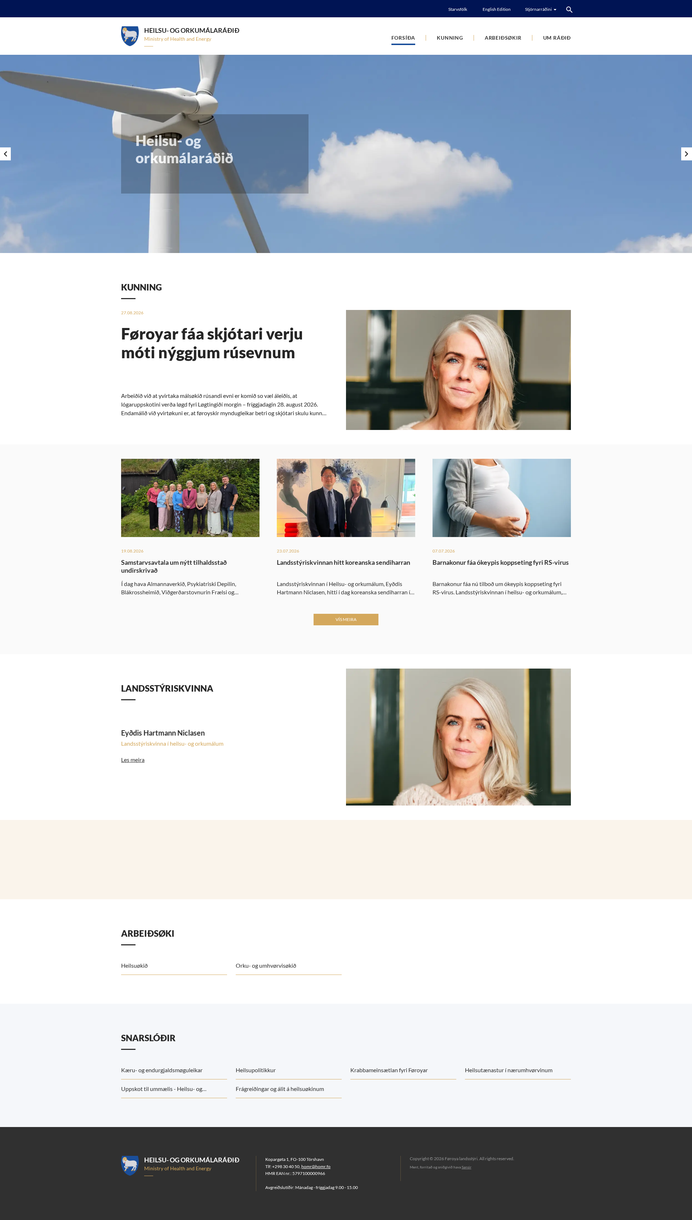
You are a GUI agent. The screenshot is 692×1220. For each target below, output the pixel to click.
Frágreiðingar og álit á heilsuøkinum (280, 1088)
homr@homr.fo (316, 1166)
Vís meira (346, 619)
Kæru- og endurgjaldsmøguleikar (162, 1069)
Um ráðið (557, 38)
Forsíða (403, 38)
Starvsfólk (457, 9)
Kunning (450, 38)
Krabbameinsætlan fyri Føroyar (389, 1069)
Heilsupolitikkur (256, 1069)
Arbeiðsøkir (503, 38)
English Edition (497, 9)
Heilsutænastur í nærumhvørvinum (509, 1069)
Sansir (466, 1167)
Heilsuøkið (134, 965)
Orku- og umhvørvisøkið (266, 965)
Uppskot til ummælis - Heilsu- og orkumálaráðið (161, 1091)
